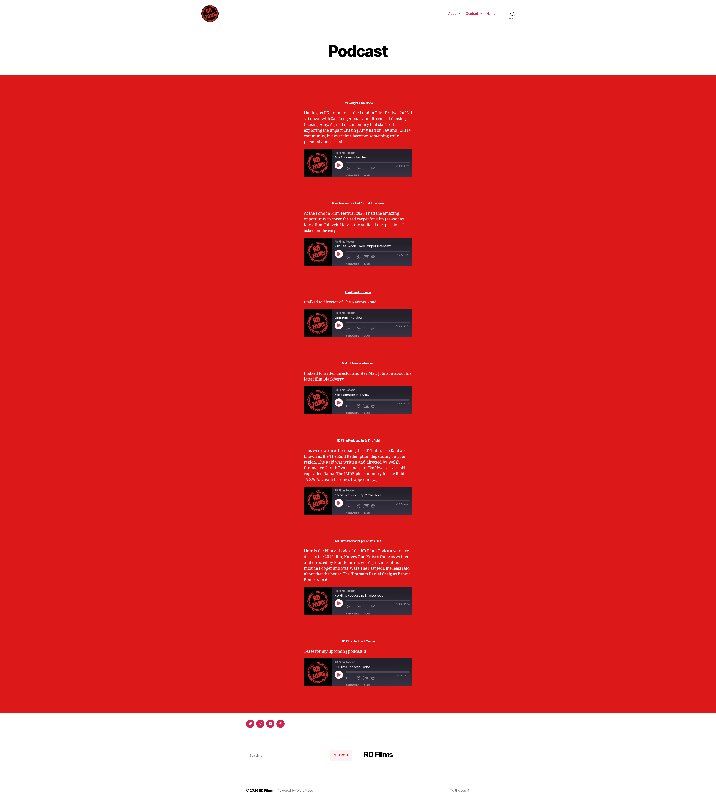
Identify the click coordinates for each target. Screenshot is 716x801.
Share (367, 175)
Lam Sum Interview (358, 292)
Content (472, 13)
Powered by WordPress (295, 790)
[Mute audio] (350, 168)
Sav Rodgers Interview (358, 103)
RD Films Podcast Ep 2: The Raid (357, 440)
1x (366, 168)
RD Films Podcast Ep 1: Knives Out (358, 541)
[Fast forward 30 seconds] (375, 168)
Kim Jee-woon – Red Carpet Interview (358, 203)
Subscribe (352, 175)
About (453, 13)
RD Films (266, 790)
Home (490, 13)
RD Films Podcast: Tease (358, 641)
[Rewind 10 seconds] (359, 168)
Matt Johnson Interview (358, 363)
